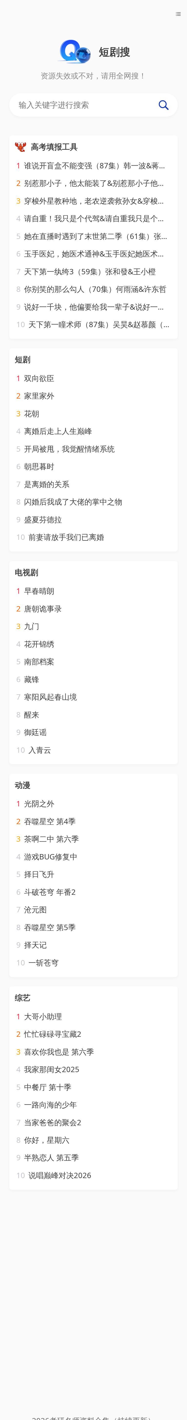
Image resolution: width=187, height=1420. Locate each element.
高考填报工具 (54, 146)
